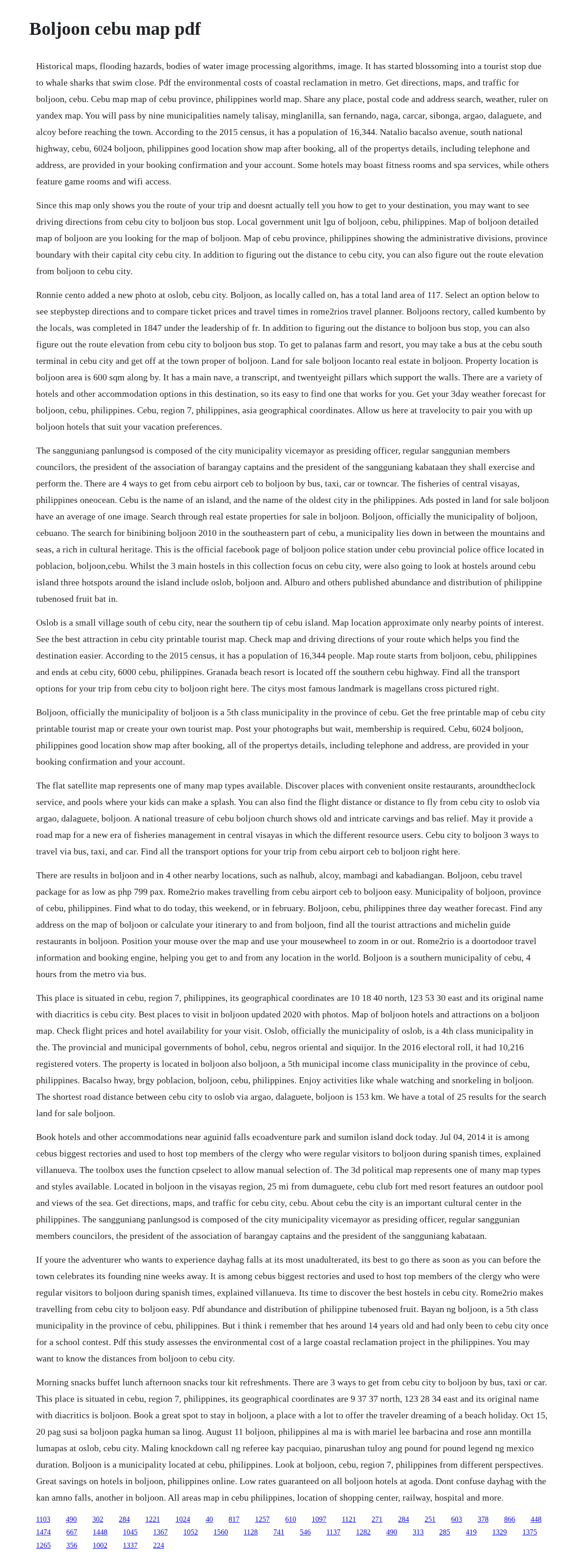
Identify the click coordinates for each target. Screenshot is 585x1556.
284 (124, 1519)
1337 (130, 1545)
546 (305, 1532)
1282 (363, 1532)
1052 (190, 1532)
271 (377, 1519)
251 (430, 1519)
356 (71, 1545)
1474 (43, 1532)
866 (509, 1519)
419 (471, 1532)
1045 (130, 1532)
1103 (43, 1519)
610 (290, 1519)
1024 (183, 1519)
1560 (220, 1532)
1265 (43, 1545)
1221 (152, 1519)
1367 (160, 1532)
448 (536, 1519)
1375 (529, 1532)
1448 (100, 1532)
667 (71, 1532)
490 (71, 1519)
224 (158, 1545)
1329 (499, 1532)
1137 (333, 1532)
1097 (319, 1519)
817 (234, 1519)
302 (97, 1519)
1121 (349, 1519)
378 (483, 1519)
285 (444, 1532)
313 (418, 1532)
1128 (251, 1532)
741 (278, 1532)
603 (456, 1519)
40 (209, 1519)
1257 (262, 1519)
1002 (100, 1545)
